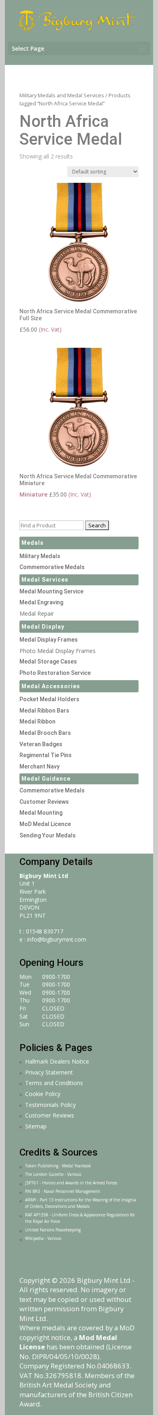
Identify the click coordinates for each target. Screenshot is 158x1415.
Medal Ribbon (37, 721)
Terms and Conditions (54, 1083)
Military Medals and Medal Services (61, 95)
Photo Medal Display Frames (57, 651)
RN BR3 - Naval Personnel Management (62, 1191)
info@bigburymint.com (56, 939)
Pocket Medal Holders (49, 699)
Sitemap (36, 1126)
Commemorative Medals (52, 567)
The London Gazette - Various (53, 1174)
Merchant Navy (39, 766)
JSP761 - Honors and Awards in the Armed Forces (71, 1183)
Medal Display (42, 626)
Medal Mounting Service (51, 591)
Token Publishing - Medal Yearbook (58, 1166)
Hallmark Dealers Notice (57, 1061)
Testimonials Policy (50, 1105)
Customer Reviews (44, 801)
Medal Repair (36, 613)
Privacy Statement (49, 1072)
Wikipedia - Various (43, 1238)
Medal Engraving (41, 602)
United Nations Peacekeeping (53, 1230)
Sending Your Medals (47, 835)
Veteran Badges (40, 744)
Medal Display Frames (48, 639)
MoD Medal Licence (45, 824)
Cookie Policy (42, 1094)
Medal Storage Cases (48, 661)
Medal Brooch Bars (45, 733)
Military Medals (39, 556)
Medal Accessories (50, 686)
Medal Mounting (40, 812)
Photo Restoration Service (55, 673)
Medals (32, 542)
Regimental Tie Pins (45, 755)
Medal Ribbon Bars (44, 710)
